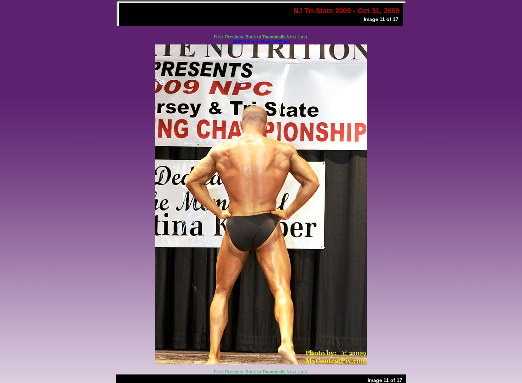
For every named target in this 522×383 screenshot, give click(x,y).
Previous (234, 36)
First (219, 36)
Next (292, 36)
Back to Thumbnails (265, 36)
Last (303, 36)
